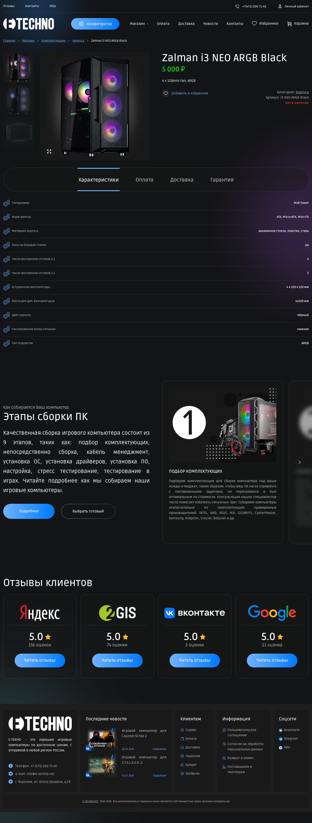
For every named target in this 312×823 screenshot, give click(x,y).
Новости (210, 23)
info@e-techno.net (40, 774)
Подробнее (29, 511)
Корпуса (78, 41)
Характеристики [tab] (99, 180)
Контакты (32, 6)
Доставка (186, 23)
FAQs (52, 6)
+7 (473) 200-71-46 (44, 766)
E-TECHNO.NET (90, 801)
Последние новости (106, 719)
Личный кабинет (296, 6)
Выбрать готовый (88, 511)
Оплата (163, 23)
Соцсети (287, 719)
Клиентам (190, 719)
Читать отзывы (40, 660)
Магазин (137, 23)
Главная (9, 41)
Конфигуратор (99, 24)
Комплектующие (54, 41)
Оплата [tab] (144, 180)
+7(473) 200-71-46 (254, 6)
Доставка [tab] (182, 180)
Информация (236, 719)
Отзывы (8, 6)
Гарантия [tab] (222, 180)
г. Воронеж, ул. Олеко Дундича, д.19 (42, 782)
